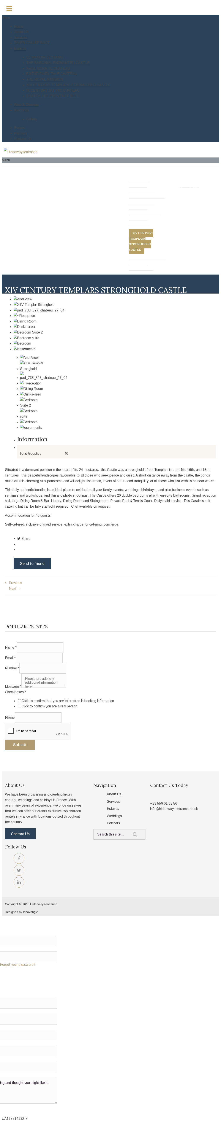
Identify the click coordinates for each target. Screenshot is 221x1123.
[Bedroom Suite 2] (115, 332)
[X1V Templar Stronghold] (115, 305)
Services (20, 37)
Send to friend (32, 563)
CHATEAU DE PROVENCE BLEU (52, 96)
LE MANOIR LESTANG (44, 57)
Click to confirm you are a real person (49, 706)
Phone (10, 717)
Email (10, 658)
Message (13, 686)
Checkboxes (15, 692)
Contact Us (23, 139)
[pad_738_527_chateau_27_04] (115, 310)
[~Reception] (115, 316)
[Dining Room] (115, 321)
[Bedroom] (115, 343)
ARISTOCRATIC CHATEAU (48, 68)
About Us (21, 32)
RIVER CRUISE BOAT (32, 43)
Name (11, 647)
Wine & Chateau (26, 104)
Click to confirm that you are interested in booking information (68, 701)
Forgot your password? (17, 964)
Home (18, 26)
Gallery (31, 119)
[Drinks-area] (115, 327)
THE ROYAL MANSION (44, 79)
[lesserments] (115, 349)
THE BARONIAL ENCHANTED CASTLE (58, 63)
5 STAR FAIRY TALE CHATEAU (51, 74)
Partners (20, 133)
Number (12, 668)
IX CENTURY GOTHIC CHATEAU (53, 90)
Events (19, 128)
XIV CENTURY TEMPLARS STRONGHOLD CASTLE (68, 85)
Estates (20, 48)
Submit (20, 745)
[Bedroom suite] (115, 338)
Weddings (21, 110)
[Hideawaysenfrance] (20, 152)
